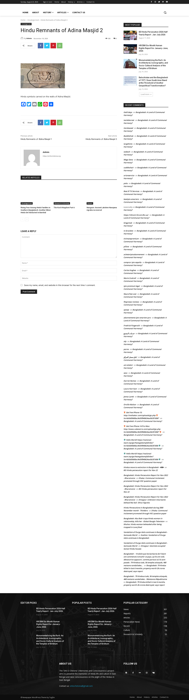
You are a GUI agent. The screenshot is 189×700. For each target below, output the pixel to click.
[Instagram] (155, 2)
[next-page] (27, 219)
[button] (165, 12)
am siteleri (128, 365)
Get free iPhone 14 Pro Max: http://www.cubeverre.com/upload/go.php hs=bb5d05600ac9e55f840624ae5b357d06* (142, 429)
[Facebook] (151, 2)
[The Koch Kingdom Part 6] (69, 194)
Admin (29, 38)
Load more (145, 94)
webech (127, 152)
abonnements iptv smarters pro (137, 317)
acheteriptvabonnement (134, 254)
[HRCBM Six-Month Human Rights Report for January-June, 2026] (130, 49)
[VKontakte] (153, 672)
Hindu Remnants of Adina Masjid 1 (36, 139)
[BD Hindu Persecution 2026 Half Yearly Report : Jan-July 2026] (130, 35)
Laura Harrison (130, 388)
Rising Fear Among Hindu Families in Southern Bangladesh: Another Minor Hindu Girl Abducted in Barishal (36, 210)
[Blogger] (126, 672)
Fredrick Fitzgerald (132, 325)
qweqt (126, 309)
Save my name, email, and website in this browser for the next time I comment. (59, 285)
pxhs (126, 183)
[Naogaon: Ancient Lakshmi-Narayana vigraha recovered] (102, 194)
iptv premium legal (132, 286)
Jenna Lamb (129, 396)
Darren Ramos (130, 381)
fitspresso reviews (131, 302)
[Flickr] (140, 672)
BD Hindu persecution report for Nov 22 (141, 470)
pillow (126, 246)
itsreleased (128, 128)
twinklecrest (129, 120)
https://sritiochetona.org (52, 156)
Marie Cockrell (130, 278)
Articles (155, 697)
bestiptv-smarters (131, 199)
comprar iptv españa (132, 262)
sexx (125, 373)
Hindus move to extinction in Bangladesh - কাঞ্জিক (144, 467)
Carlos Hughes (130, 270)
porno (126, 349)
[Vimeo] (163, 2)
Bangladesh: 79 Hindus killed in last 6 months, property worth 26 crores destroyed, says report (145, 568)
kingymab (128, 223)
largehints (128, 144)
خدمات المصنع (129, 333)
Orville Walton (130, 404)
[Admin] (22, 38)
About (139, 697)
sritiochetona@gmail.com (81, 686)
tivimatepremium (131, 238)
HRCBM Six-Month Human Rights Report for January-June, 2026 (153, 48)
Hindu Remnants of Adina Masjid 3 (101, 139)
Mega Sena (128, 159)
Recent (89, 203)
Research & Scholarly (62, 203)
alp (125, 341)
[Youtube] (166, 2)
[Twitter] (159, 2)
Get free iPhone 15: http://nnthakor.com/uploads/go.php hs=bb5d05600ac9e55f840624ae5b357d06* (141, 415)
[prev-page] (22, 219)
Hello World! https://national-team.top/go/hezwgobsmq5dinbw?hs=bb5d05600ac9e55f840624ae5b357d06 (141, 443)
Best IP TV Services (131, 191)
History (147, 697)
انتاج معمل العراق (130, 357)
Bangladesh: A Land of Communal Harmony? (143, 421)
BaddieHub (128, 136)
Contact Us (164, 697)
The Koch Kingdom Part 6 (64, 207)
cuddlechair (129, 167)
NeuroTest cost (130, 294)
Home (23, 20)
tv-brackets (128, 230)
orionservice (129, 175)
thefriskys (128, 112)
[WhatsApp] (59, 45)
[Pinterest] (53, 45)
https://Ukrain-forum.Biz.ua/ (136, 215)
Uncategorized (33, 20)
